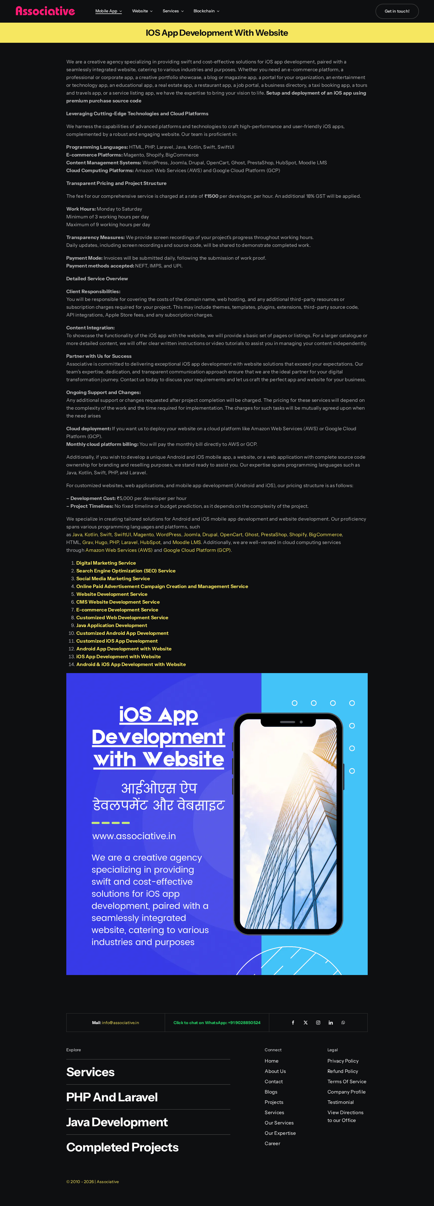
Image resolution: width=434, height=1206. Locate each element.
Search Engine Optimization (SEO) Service (126, 571)
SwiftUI (122, 534)
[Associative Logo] (45, 8)
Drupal (210, 534)
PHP (114, 542)
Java (77, 534)
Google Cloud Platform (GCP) (197, 550)
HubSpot (150, 542)
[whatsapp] (344, 1023)
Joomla (192, 534)
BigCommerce (325, 534)
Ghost (251, 534)
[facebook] (293, 1023)
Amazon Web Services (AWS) (119, 550)
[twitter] (306, 1023)
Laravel (129, 542)
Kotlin (91, 534)
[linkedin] (331, 1023)
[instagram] (318, 1023)
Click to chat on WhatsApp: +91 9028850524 (217, 1022)
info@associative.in (120, 1022)
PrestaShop (274, 534)
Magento (143, 534)
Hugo (101, 542)
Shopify (297, 534)
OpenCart (231, 534)
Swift (106, 534)
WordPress (168, 534)
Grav (87, 542)
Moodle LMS (187, 542)
